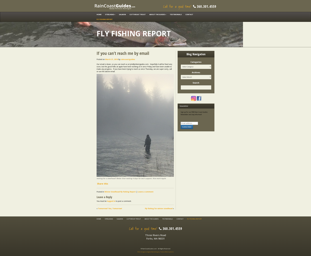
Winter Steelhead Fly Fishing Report (120, 192)
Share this (102, 183)
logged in (111, 201)
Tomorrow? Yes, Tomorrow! (110, 208)
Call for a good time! (189, 6)
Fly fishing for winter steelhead (159, 208)
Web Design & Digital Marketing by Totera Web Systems (155, 252)
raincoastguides (128, 59)
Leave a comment (145, 192)
